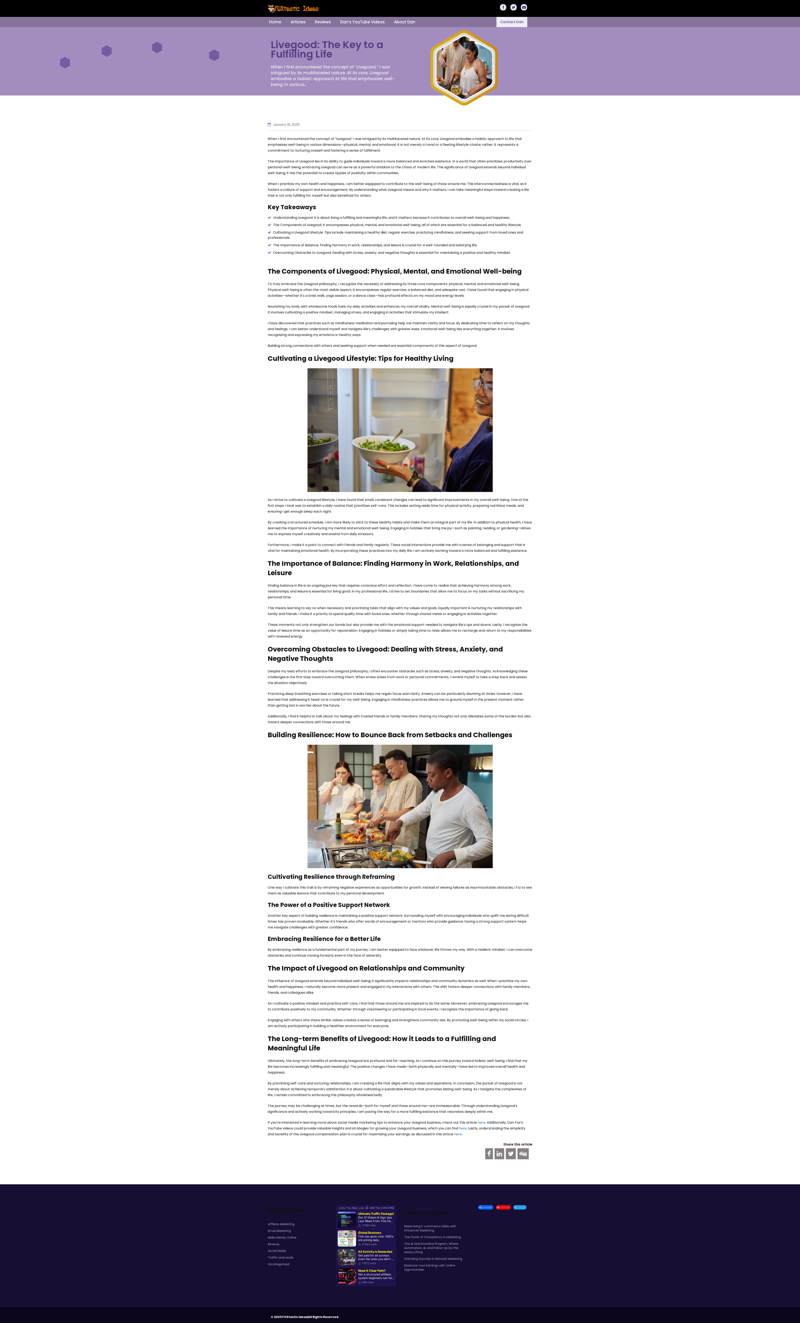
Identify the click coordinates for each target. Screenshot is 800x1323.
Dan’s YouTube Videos (362, 22)
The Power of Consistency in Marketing (432, 1237)
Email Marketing (279, 1231)
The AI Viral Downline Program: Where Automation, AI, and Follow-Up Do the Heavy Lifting (431, 1248)
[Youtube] (524, 8)
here (481, 1122)
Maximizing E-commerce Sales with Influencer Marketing (430, 1228)
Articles (298, 22)
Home (275, 22)
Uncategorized (278, 1264)
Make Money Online (282, 1237)
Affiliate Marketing (281, 1224)
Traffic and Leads (280, 1257)
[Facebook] (504, 8)
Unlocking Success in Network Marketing (433, 1259)
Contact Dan (512, 21)
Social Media (277, 1251)
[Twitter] (514, 8)
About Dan (404, 22)
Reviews (323, 22)
